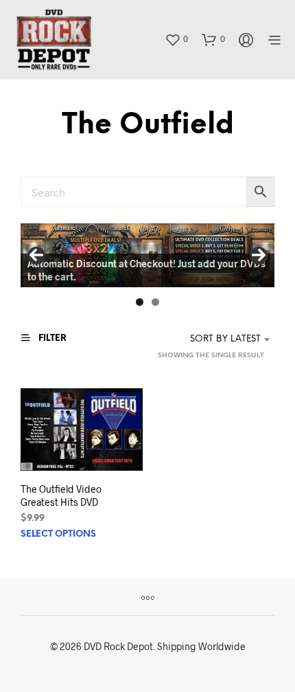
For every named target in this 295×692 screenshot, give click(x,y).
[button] (176, 39)
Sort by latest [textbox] (225, 339)
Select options (58, 534)
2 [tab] (155, 302)
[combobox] (211, 339)
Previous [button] (36, 256)
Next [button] (259, 256)
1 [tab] (139, 302)
